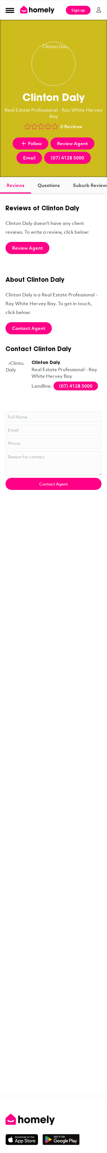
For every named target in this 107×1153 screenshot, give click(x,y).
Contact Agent (28, 328)
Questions (49, 185)
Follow (35, 143)
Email (29, 158)
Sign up (78, 10)
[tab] (15, 185)
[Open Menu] (9, 10)
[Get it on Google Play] (61, 1139)
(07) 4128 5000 (67, 158)
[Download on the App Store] (24, 1139)
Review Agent (72, 143)
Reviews (15, 185)
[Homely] (53, 1119)
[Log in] (98, 9)
